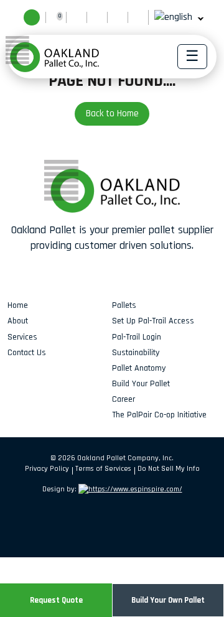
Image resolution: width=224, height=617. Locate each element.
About (17, 321)
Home (17, 305)
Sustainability (135, 352)
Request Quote (56, 600)
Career (123, 399)
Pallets (124, 305)
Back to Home (112, 113)
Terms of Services (103, 468)
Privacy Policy (47, 468)
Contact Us (26, 352)
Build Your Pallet (141, 383)
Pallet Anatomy (139, 368)
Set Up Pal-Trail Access (153, 321)
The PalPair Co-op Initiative (159, 414)
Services (22, 337)
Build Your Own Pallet (168, 600)
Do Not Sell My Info (169, 468)
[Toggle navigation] (192, 56)
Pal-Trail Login (136, 337)
